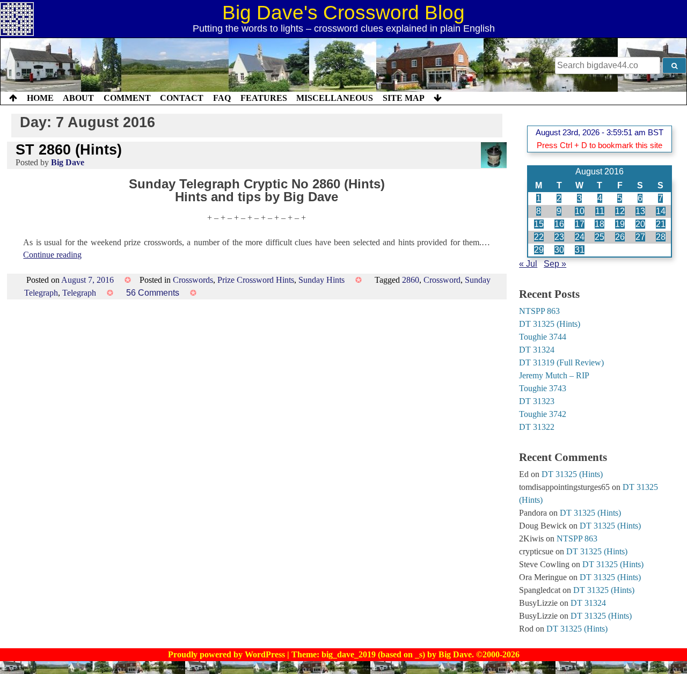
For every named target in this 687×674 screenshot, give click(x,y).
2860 (410, 279)
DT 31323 (536, 401)
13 (640, 211)
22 (539, 236)
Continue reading (52, 254)
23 (559, 236)
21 (661, 224)
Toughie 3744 (542, 336)
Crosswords (193, 279)
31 (579, 249)
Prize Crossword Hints (255, 279)
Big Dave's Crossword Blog (343, 13)
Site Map (404, 97)
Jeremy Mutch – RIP (554, 375)
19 (620, 224)
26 (620, 236)
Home (40, 97)
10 (579, 211)
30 (559, 249)
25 (599, 236)
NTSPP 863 (539, 311)
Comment (127, 97)
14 (661, 211)
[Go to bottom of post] (438, 98)
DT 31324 (536, 349)
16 (559, 224)
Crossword (442, 279)
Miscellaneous (334, 97)
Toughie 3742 (542, 414)
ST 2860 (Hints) (69, 149)
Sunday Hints (321, 279)
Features (263, 97)
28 (661, 236)
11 (599, 211)
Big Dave (67, 162)
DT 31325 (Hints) (549, 323)
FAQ (222, 97)
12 (620, 211)
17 (579, 224)
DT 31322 (536, 426)
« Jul (528, 263)
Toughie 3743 (542, 388)
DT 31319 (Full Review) (561, 362)
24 (579, 236)
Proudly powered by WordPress (227, 654)
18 (599, 224)
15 (539, 224)
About (78, 97)
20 (640, 224)
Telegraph (79, 292)
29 (539, 249)
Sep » (555, 263)
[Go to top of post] (13, 98)
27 (640, 236)
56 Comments (152, 292)
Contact (181, 97)
